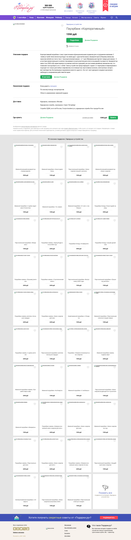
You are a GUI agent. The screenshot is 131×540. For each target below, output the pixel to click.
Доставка (67, 536)
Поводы (68, 17)
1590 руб (103, 118)
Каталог (75, 17)
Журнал (103, 17)
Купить (113, 117)
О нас (66, 530)
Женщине (50, 18)
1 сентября (21, 18)
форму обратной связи (70, 128)
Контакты (67, 533)
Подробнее (74, 40)
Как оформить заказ (70, 528)
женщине (53, 86)
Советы (96, 17)
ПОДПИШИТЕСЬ (109, 518)
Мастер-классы (86, 17)
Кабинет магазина (18, 532)
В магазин (46, 77)
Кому (31, 18)
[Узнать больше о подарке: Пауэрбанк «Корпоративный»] (38, 24)
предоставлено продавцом (29, 126)
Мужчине (40, 18)
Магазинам (67, 525)
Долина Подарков (91, 40)
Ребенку (58, 18)
